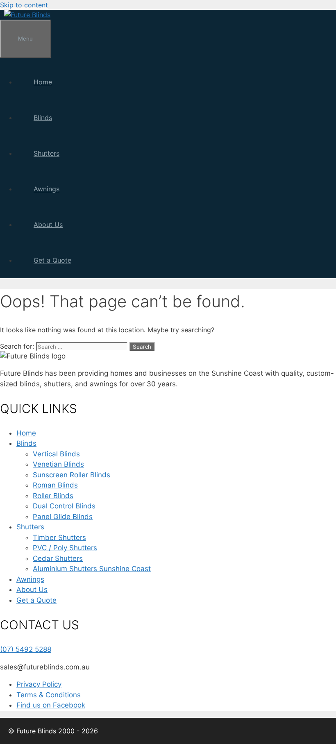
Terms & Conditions (48, 695)
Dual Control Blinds (64, 506)
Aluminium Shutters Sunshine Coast (92, 569)
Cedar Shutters (58, 558)
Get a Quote (52, 260)
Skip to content (24, 5)
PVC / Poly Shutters (65, 548)
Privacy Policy (38, 684)
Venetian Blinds (58, 464)
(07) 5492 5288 (25, 649)
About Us (48, 224)
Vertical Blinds (56, 454)
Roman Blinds (55, 485)
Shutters (46, 153)
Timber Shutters (59, 537)
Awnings (46, 189)
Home (43, 82)
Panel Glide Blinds (63, 517)
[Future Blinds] (27, 15)
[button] (60, 117)
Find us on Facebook (50, 705)
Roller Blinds (53, 496)
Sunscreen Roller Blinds (71, 475)
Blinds (43, 117)
